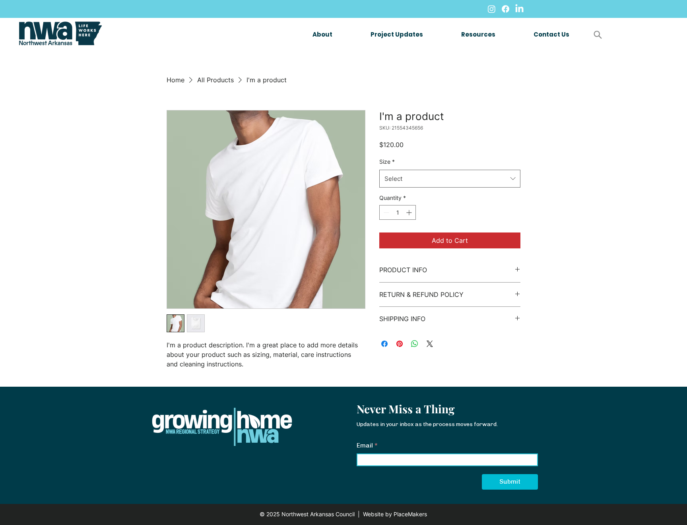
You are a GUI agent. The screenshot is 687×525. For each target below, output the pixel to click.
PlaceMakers (410, 514)
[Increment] (410, 212)
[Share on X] (430, 344)
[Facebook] (505, 9)
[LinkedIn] (519, 9)
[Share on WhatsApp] (414, 344)
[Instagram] (492, 9)
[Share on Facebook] (384, 344)
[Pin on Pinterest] (399, 344)
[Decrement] (385, 212)
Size (387, 161)
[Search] (597, 34)
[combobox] (449, 179)
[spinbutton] (397, 212)
